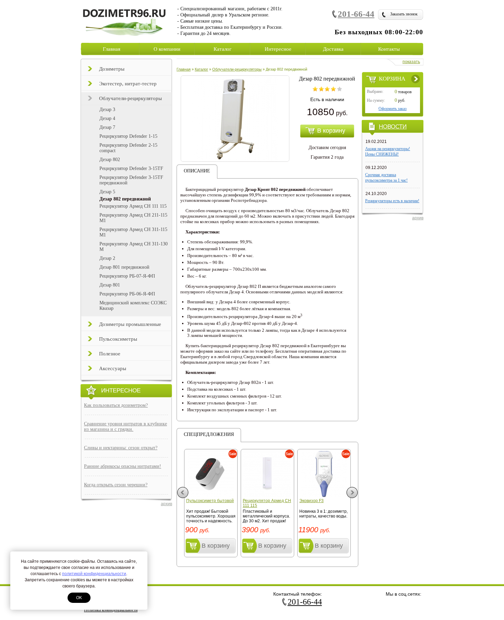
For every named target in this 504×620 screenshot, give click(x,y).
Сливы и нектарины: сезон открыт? (120, 447)
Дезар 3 (107, 109)
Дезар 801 (109, 285)
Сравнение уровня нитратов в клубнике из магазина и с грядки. (125, 426)
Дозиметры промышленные (130, 324)
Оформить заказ (393, 108)
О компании (167, 49)
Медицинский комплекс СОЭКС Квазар (133, 305)
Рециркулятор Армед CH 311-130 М (133, 246)
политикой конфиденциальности (94, 573)
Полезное (109, 353)
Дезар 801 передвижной (124, 267)
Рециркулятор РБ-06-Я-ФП (127, 293)
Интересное (278, 49)
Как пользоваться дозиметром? (116, 405)
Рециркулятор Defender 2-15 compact (128, 148)
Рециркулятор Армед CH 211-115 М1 (133, 217)
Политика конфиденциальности (110, 610)
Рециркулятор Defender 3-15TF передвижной (131, 180)
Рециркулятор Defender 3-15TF (131, 168)
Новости (393, 126)
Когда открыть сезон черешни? (115, 484)
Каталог (222, 49)
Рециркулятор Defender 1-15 (128, 136)
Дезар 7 (107, 127)
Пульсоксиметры (118, 339)
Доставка (333, 49)
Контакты (389, 49)
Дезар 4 (107, 118)
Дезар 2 (107, 258)
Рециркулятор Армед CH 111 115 (133, 206)
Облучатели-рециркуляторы (130, 98)
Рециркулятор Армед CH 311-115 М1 (133, 232)
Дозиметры (111, 69)
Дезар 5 (107, 191)
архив (166, 503)
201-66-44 (356, 14)
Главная (111, 49)
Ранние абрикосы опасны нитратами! (122, 466)
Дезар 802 (109, 159)
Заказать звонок (404, 14)
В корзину (216, 545)
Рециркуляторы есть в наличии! (392, 200)
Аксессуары (112, 368)
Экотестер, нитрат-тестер (128, 83)
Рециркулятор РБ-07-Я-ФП (127, 276)
